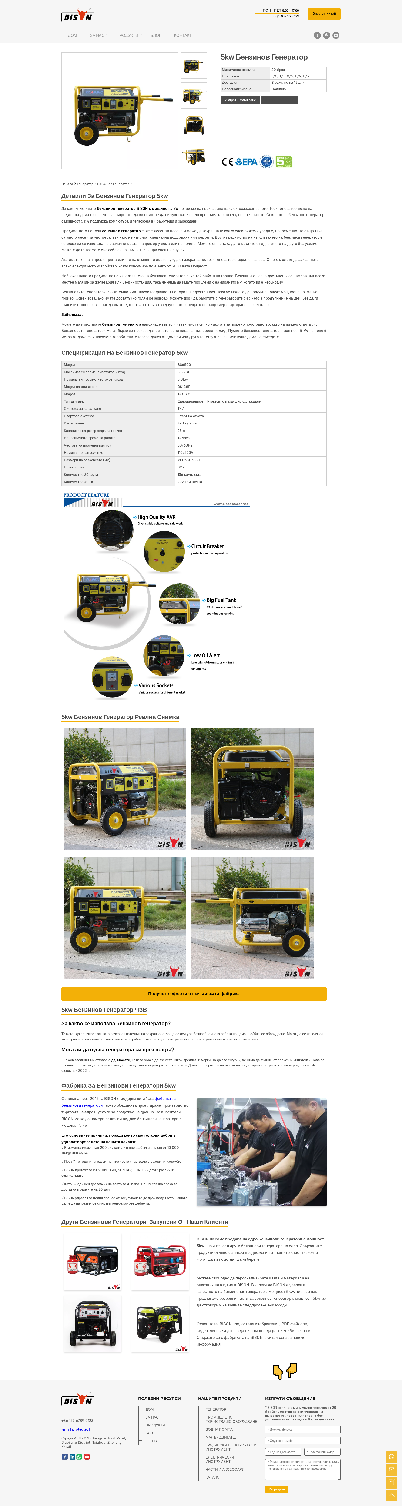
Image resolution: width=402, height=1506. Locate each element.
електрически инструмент (220, 1459)
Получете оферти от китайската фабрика (194, 993)
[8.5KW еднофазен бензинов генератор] (160, 1324)
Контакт (183, 35)
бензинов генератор (113, 184)
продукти (127, 35)
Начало (67, 184)
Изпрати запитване (240, 100)
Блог (156, 35)
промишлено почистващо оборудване (231, 1419)
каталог (213, 1477)
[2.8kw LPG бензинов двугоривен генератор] (92, 1262)
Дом (72, 35)
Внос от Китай (324, 14)
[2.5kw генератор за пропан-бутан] (160, 1262)
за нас (97, 35)
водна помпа (219, 1429)
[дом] (77, 14)
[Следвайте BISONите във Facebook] (317, 35)
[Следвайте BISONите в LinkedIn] (72, 1457)
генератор (85, 184)
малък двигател (222, 1437)
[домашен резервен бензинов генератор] (92, 1324)
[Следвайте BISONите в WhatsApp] (79, 1457)
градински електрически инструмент (231, 1447)
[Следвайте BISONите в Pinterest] (326, 35)
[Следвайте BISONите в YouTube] (335, 35)
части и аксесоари (225, 1469)
